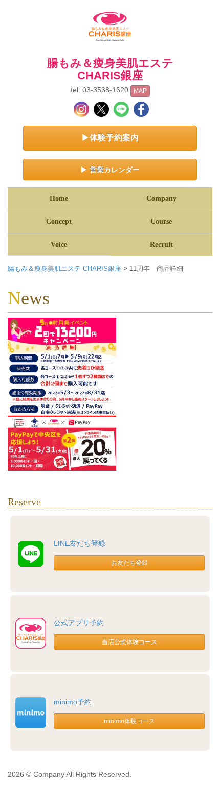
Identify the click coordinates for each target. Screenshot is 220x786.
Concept (59, 221)
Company (161, 198)
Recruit (161, 244)
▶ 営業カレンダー (110, 169)
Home (59, 198)
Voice (59, 244)
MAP (140, 90)
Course (161, 221)
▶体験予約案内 (110, 137)
